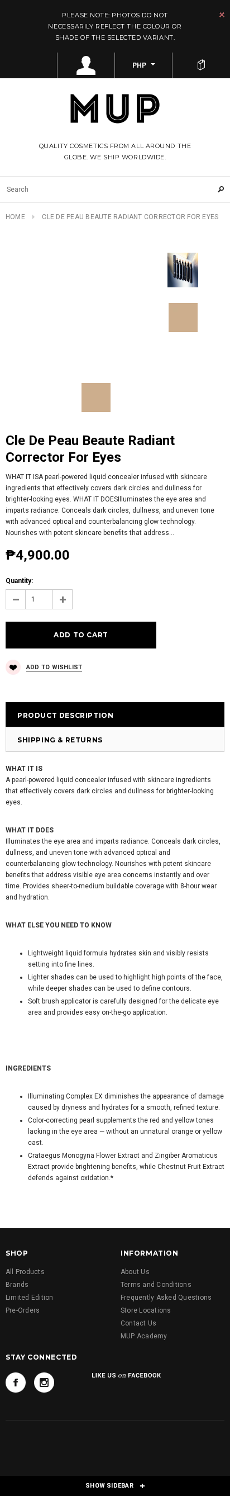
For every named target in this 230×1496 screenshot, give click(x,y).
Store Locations (146, 1310)
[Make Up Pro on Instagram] (44, 1382)
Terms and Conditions (156, 1285)
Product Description (65, 715)
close (221, 14)
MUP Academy (144, 1336)
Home (15, 217)
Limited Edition (30, 1297)
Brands (17, 1285)
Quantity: (19, 581)
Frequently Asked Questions (166, 1297)
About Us (135, 1272)
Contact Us (138, 1323)
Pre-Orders (23, 1310)
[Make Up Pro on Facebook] (16, 1382)
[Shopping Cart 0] (201, 65)
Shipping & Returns (60, 740)
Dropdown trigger (86, 65)
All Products (25, 1272)
